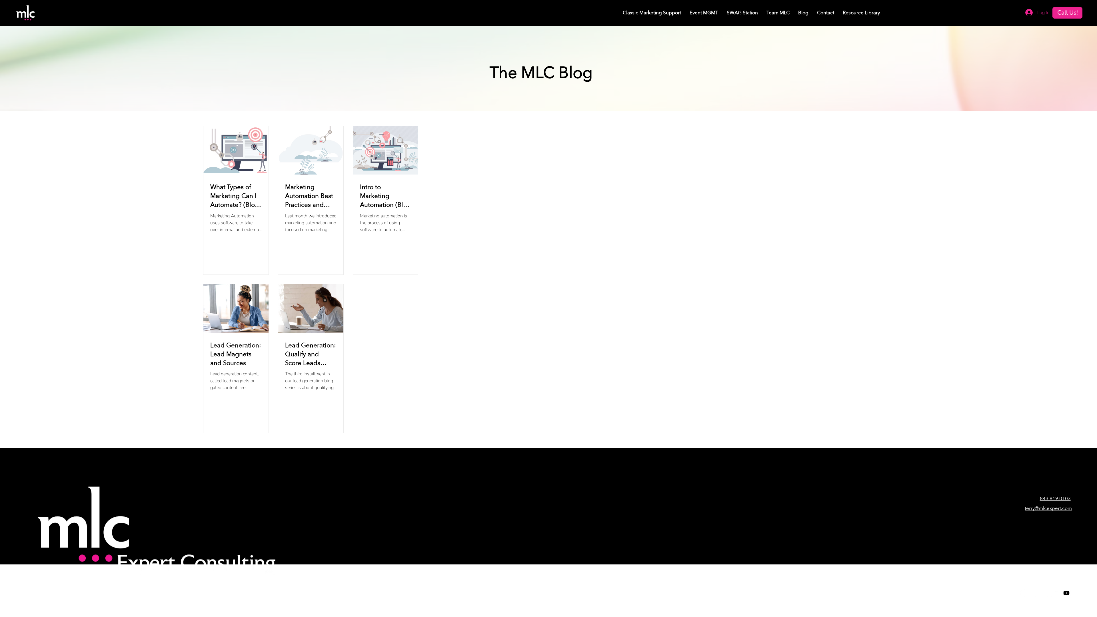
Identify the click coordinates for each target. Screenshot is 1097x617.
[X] (1032, 593)
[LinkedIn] (1055, 593)
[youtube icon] (1066, 593)
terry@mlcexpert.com (1048, 508)
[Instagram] (1043, 593)
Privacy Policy (426, 596)
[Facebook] (1020, 593)
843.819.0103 (1055, 498)
